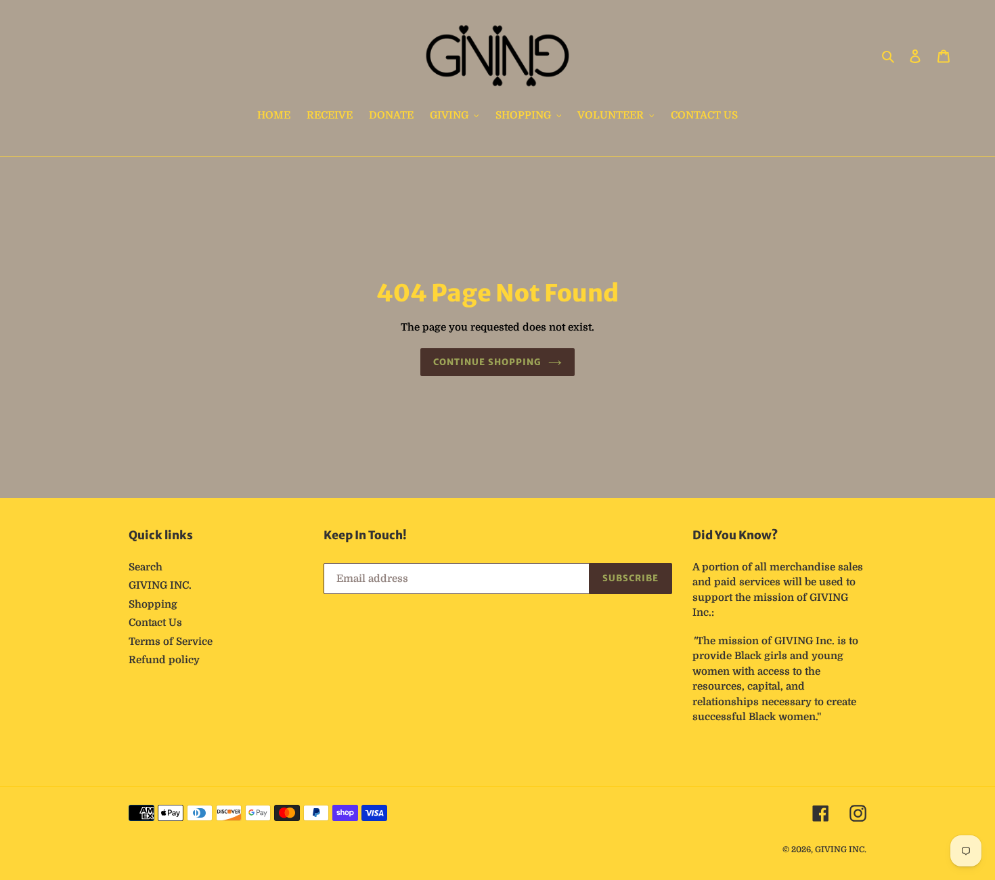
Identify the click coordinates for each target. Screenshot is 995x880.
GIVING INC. (160, 585)
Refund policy (164, 660)
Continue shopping (487, 362)
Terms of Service (171, 641)
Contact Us (155, 622)
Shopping (153, 604)
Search (145, 567)
